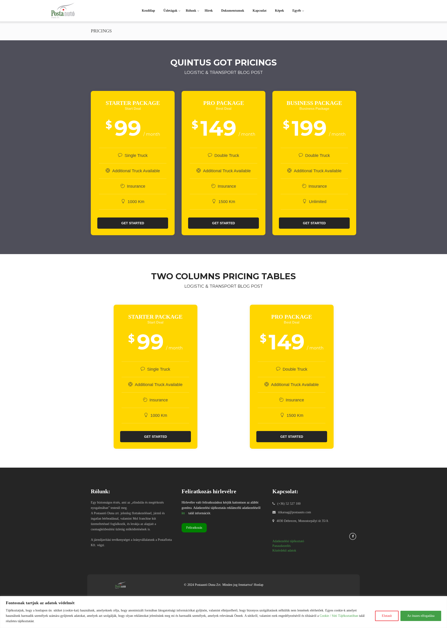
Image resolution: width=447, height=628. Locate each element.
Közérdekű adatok (284, 550)
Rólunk (191, 10)
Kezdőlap (148, 10)
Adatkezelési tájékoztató (288, 541)
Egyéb (296, 10)
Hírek (209, 10)
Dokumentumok (232, 10)
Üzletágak (170, 10)
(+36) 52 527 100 (289, 503)
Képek (279, 10)
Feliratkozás (194, 527)
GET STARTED (132, 223)
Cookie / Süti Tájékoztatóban (339, 616)
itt (183, 513)
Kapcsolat (260, 10)
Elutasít (387, 616)
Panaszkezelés (281, 546)
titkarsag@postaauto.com (294, 512)
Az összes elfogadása (420, 616)
